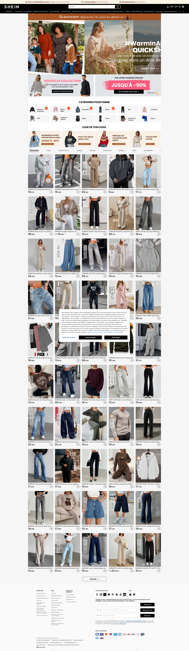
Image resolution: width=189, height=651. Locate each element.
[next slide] (157, 47)
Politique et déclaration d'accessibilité (57, 624)
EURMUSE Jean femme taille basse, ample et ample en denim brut (67, 442)
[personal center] (168, 7)
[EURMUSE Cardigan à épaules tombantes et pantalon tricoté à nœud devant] (121, 255)
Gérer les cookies (78, 640)
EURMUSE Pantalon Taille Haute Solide (94, 484)
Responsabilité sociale (42, 598)
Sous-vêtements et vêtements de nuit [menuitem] (100, 11)
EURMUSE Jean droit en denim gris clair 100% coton (40, 526)
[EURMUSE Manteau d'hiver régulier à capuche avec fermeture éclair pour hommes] (67, 466)
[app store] (130, 595)
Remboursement (55, 598)
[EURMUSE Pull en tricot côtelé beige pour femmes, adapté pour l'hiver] (121, 550)
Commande (54, 600)
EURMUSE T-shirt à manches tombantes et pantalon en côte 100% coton (94, 442)
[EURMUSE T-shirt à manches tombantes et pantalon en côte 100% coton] (94, 424)
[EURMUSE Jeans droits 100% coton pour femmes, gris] (67, 171)
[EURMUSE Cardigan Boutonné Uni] (67, 213)
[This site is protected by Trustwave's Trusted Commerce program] (96, 638)
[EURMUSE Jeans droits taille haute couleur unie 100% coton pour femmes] (67, 297)
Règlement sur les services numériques (42, 612)
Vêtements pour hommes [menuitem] (79, 11)
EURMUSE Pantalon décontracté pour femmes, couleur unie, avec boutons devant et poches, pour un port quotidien (94, 231)
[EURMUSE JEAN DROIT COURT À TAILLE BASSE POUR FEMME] (148, 550)
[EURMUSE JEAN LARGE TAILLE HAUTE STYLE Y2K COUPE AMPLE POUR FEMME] (148, 297)
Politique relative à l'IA (56, 642)
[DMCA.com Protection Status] (101, 638)
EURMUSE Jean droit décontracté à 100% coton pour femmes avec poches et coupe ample (40, 442)
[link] (38, 2)
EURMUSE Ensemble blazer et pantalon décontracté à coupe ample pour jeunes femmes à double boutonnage (148, 358)
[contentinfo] (125, 634)
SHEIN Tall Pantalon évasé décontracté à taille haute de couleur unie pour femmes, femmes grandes (148, 400)
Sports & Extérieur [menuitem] (118, 11)
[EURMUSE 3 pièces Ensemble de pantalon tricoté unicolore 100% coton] (40, 339)
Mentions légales (41, 593)
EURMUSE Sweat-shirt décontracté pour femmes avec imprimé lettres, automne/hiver (40, 400)
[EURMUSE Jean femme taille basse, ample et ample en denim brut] (67, 424)
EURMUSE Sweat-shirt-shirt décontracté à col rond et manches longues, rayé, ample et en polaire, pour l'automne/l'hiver (121, 358)
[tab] (33, 150)
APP (130, 590)
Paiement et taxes (71, 597)
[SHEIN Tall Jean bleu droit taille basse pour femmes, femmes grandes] (148, 213)
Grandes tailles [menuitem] (65, 11)
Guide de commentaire (57, 610)
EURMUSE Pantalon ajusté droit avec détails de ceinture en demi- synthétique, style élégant (67, 358)
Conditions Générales (42, 642)
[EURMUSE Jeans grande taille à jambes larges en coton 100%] (40, 466)
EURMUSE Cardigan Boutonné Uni (66, 231)
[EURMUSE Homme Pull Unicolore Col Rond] (121, 424)
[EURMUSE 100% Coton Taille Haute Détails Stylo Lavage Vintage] (94, 508)
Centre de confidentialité (43, 640)
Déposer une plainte (41, 615)
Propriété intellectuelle (70, 642)
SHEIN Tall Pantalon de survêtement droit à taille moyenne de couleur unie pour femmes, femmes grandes (121, 400)
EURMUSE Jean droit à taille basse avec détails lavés (94, 273)
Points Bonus (69, 599)
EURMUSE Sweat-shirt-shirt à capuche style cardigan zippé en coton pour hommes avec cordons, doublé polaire (148, 484)
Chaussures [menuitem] (159, 11)
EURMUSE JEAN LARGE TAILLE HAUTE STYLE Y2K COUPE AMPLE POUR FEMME (148, 315)
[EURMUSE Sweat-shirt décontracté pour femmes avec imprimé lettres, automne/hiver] (40, 381)
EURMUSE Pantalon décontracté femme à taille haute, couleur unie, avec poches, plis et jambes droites (40, 568)
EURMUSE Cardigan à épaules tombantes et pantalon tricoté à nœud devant (121, 273)
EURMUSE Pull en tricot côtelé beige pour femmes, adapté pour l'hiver (121, 568)
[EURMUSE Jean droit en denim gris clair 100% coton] (40, 508)
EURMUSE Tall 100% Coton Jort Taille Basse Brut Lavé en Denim (121, 526)
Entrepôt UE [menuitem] (28, 11)
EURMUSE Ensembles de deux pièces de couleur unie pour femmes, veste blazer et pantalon (40, 273)
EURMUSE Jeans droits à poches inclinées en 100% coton (67, 568)
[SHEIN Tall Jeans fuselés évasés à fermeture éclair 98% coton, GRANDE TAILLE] (148, 508)
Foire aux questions (71, 602)
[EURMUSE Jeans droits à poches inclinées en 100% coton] (67, 550)
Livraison (53, 593)
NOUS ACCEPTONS (101, 631)
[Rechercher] (117, 6)
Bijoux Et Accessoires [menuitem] (170, 11)
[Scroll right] (183, 11)
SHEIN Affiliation (55, 612)
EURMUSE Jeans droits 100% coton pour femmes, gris (67, 189)
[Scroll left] (181, 11)
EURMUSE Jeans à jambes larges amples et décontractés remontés (94, 568)
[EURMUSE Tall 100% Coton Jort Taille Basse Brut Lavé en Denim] (121, 508)
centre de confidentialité (119, 623)
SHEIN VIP (54, 607)
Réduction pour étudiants (40, 603)
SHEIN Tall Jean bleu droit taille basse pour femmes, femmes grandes (148, 231)
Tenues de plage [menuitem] (54, 11)
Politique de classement (57, 618)
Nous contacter (70, 594)
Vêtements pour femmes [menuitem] (41, 11)
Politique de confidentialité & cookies (136, 621)
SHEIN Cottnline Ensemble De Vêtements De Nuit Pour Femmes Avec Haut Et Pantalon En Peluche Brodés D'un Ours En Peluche (121, 484)
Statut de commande (56, 603)
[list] (111, 594)
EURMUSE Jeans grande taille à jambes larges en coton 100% (40, 484)
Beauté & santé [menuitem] (149, 11)
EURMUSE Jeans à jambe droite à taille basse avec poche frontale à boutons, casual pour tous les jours (67, 400)
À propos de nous (41, 595)
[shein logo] (11, 6)
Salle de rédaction (41, 606)
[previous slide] (32, 47)
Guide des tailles (55, 605)
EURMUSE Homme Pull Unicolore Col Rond (121, 442)
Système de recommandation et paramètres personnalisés (63, 644)
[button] (179, 7)
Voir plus (93, 579)
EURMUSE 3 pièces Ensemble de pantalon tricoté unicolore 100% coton (40, 358)
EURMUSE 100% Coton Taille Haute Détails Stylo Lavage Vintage (94, 526)
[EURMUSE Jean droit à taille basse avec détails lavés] (94, 255)
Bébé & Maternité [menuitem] (137, 11)
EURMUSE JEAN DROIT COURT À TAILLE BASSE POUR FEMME (148, 568)
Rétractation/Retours (56, 595)
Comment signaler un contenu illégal (57, 615)
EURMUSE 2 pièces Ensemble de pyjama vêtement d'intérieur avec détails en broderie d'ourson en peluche (67, 526)
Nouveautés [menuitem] (18, 11)
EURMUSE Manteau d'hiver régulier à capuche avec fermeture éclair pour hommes (67, 484)
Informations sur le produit (56, 621)
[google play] (134, 595)
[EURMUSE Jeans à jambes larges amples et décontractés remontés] (94, 550)
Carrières (38, 600)
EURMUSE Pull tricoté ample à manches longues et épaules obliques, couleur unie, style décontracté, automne (94, 400)
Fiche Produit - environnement (40, 609)
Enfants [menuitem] (128, 11)
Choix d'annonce (40, 644)
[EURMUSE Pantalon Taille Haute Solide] (94, 466)
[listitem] (63, 86)
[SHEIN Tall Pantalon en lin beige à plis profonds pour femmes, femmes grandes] (67, 255)
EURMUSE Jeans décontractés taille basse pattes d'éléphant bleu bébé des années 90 (148, 189)
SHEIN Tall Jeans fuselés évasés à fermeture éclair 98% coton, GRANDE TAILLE (148, 526)
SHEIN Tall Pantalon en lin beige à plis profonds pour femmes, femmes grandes (67, 273)
